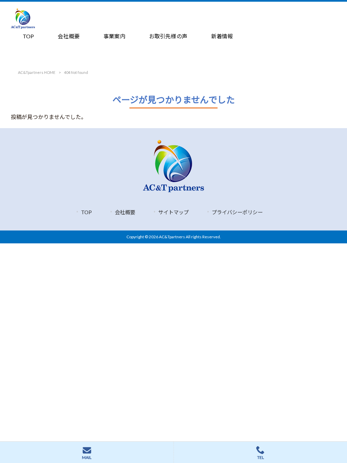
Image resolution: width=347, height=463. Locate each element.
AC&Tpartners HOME (36, 72)
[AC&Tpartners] (23, 26)
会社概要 (125, 212)
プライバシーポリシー (237, 212)
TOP (86, 212)
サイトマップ (173, 212)
